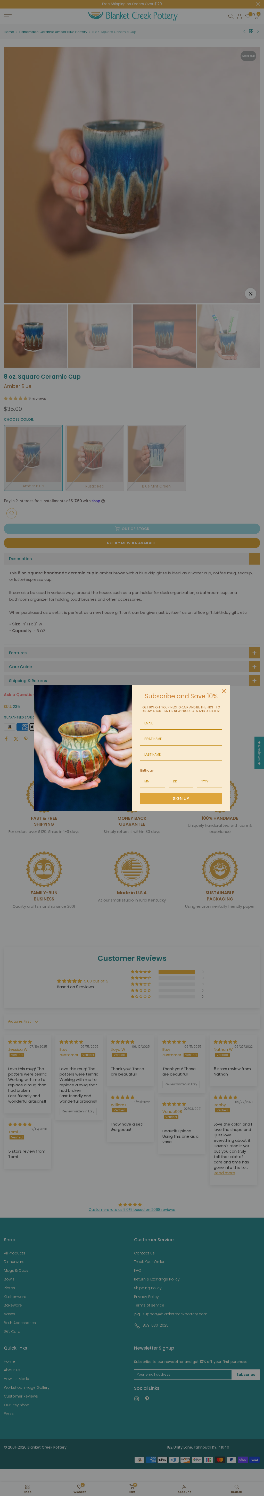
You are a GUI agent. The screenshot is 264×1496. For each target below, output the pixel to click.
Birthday (147, 770)
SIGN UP (181, 798)
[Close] (224, 691)
